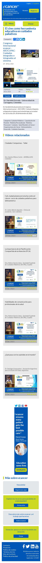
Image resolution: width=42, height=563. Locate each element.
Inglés (29, 3)
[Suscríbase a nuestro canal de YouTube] (26, 405)
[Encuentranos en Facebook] (22, 405)
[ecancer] (11, 6)
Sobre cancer (21, 521)
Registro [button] (34, 11)
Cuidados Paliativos (17, 121)
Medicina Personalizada (17, 123)
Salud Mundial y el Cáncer (27, 125)
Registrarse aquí (21, 490)
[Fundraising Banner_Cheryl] (21, 441)
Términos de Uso (9, 552)
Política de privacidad (10, 556)
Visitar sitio (21, 505)
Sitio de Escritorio (9, 554)
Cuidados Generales (17, 129)
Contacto (6, 545)
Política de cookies (9, 550)
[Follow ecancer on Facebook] (23, 546)
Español (36, 3)
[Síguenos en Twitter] (16, 405)
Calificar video (19, 96)
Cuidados (15, 125)
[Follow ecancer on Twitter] (27, 546)
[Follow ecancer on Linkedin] (32, 546)
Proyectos (6, 547)
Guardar (7, 96)
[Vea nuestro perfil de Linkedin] (19, 405)
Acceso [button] (25, 10)
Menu (10, 23)
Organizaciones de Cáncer (12, 127)
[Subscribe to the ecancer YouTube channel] (37, 546)
